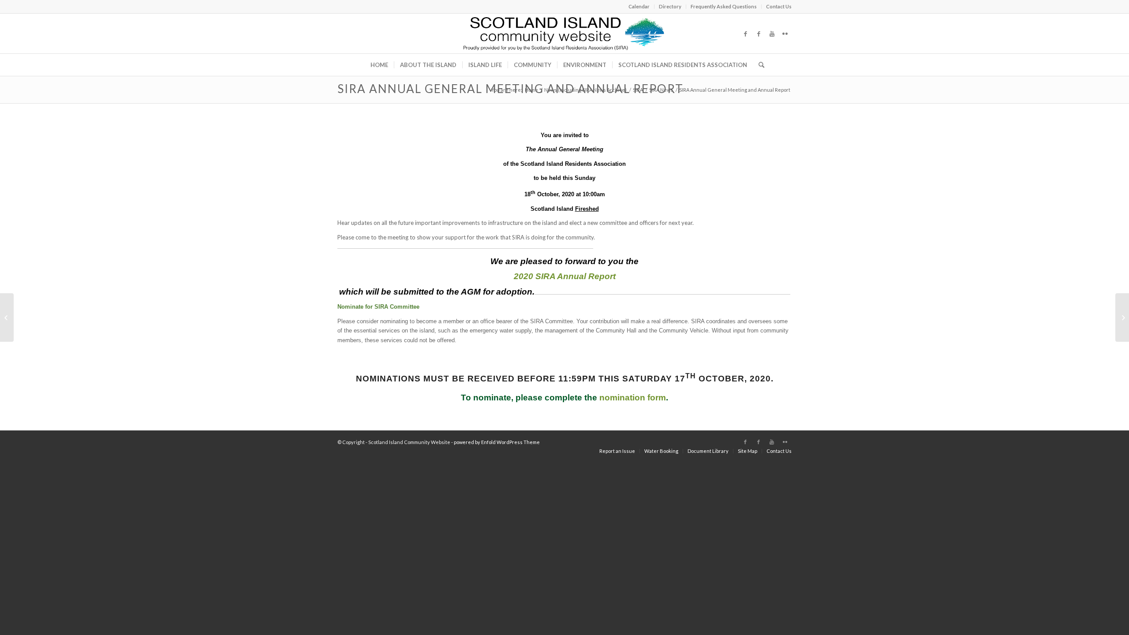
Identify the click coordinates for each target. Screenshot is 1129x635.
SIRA (638, 90)
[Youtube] (771, 33)
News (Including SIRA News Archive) (585, 90)
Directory (670, 6)
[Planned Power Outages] (7, 317)
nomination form (632, 397)
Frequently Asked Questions (724, 6)
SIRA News (661, 90)
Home (531, 90)
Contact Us (779, 6)
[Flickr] (785, 33)
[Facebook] (745, 33)
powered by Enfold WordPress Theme (497, 442)
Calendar (639, 6)
